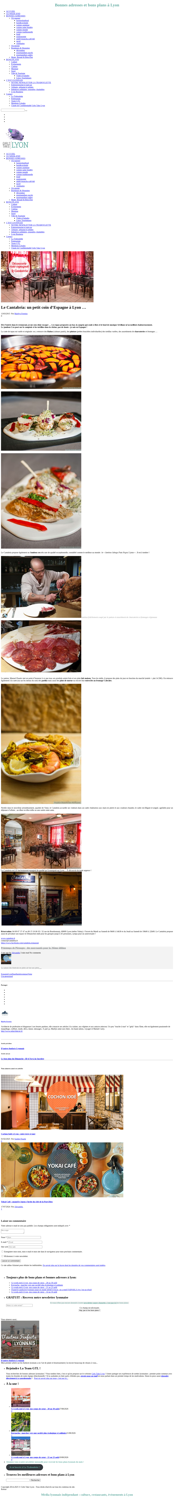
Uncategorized (7, 976)
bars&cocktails (22, 23)
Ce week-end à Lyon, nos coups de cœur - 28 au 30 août (35, 1409)
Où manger (15, 18)
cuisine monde (22, 30)
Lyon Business (17, 92)
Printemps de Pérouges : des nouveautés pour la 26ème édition (33, 948)
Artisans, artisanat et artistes (22, 87)
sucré (18, 41)
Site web (4, 1247)
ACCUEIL (10, 11)
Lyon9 (10, 974)
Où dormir (15, 46)
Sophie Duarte (20, 1139)
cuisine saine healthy (24, 27)
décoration (20, 50)
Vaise (30, 974)
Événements (16, 64)
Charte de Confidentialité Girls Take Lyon (28, 105)
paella (15, 974)
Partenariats (16, 99)
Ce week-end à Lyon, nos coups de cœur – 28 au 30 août (34, 1283)
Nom (4, 1237)
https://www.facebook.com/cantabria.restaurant (20, 943)
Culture (14, 62)
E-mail (4, 1242)
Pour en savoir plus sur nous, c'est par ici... (51, 1378)
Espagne (4, 974)
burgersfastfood (22, 20)
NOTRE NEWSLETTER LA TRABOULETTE (31, 82)
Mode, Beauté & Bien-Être (22, 57)
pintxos (21, 974)
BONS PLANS (12, 59)
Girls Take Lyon (98, 1374)
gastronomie (21, 36)
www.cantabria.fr (8, 938)
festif (18, 34)
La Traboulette (17, 96)
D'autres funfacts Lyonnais (12, 1048)
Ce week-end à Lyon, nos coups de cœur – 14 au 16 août (34, 1292)
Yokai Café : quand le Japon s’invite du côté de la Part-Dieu (27, 1202)
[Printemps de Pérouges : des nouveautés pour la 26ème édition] (6, 963)
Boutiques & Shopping (20, 48)
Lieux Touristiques (23, 78)
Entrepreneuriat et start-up (21, 85)
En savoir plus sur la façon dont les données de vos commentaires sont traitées (74, 1265)
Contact (9, 94)
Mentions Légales (18, 103)
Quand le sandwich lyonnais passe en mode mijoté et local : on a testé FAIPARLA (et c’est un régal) (51, 1290)
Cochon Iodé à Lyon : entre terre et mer (18, 1134)
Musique (14, 69)
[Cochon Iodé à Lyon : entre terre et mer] (62, 1129)
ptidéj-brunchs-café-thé (25, 39)
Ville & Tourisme (18, 73)
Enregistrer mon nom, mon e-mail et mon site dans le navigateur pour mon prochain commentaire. (43, 1252)
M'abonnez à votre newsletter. (16, 1256)
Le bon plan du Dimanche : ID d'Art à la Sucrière (22, 1059)
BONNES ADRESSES (15, 16)
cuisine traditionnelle (24, 32)
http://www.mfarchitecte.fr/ (12, 1031)
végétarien (20, 43)
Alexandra (16, 953)
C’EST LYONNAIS (14, 80)
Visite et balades (22, 76)
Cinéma (14, 66)
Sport (13, 71)
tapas (26, 974)
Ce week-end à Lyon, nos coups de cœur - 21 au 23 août (35, 1457)
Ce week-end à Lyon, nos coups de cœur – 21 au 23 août (34, 1287)
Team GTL (15, 101)
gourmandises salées (24, 55)
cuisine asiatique (22, 25)
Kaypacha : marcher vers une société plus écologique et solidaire (37, 1285)
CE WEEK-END (13, 14)
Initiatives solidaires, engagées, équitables (27, 89)
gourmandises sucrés (24, 53)
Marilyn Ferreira (21, 314)
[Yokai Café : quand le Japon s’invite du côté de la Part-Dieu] (62, 1197)
